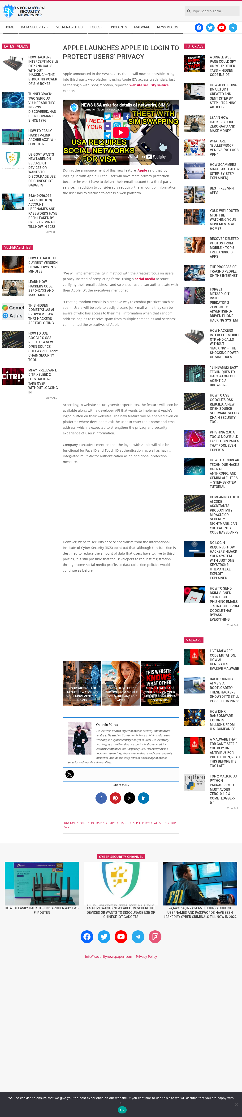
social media (145, 279)
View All (51, 232)
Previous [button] (59, 683)
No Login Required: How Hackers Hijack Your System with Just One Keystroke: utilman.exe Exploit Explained (223, 560)
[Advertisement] (121, 235)
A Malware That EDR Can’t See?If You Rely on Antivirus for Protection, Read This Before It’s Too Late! (225, 752)
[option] (82, 683)
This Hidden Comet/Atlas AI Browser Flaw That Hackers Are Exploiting (41, 314)
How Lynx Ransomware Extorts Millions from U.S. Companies (222, 720)
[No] (236, 1104)
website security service (149, 85)
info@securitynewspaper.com (108, 956)
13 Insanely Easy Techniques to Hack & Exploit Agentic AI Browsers (224, 376)
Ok (122, 1110)
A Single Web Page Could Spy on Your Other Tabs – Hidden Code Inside (223, 66)
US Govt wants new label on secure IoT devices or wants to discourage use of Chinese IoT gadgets (121, 912)
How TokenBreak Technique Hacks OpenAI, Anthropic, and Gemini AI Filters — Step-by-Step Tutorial (224, 473)
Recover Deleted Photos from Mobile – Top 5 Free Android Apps (224, 247)
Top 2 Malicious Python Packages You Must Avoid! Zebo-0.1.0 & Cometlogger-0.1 (223, 789)
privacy (147, 823)
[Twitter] (69, 774)
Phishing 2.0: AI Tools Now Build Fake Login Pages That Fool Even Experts (224, 441)
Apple (142, 170)
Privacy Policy (146, 956)
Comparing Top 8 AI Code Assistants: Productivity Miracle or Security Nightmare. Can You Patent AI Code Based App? (224, 514)
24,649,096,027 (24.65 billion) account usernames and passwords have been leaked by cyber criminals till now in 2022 (200, 912)
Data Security (105, 823)
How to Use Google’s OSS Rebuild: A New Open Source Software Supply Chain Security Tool (43, 346)
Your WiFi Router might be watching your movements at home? (224, 219)
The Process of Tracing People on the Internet (224, 271)
